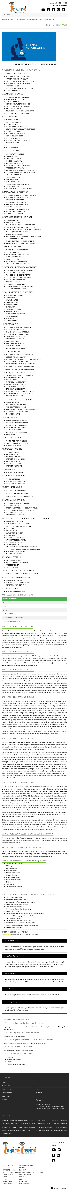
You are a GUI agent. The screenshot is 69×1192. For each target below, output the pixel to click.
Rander (56, 1124)
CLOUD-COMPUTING (38, 1130)
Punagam (41, 1124)
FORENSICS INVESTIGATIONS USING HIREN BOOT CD (27, 518)
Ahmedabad (29, 1120)
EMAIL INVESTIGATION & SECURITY (18, 292)
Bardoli (37, 1120)
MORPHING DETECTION (15, 476)
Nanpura (18, 1124)
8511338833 (8, 1181)
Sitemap (5, 1100)
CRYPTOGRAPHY (11, 324)
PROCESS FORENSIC (13, 557)
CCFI (37, 1086)
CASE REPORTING (12, 588)
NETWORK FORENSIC (13, 417)
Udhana (64, 1124)
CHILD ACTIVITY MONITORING (17, 493)
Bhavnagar (54, 1120)
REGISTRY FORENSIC (13, 437)
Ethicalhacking (8, 1130)
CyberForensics (45, 1127)
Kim (12, 1124)
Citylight (6, 1124)
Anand (11, 1120)
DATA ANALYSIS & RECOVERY (16, 192)
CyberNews (7, 1093)
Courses (56, 24)
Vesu (20, 1127)
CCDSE (38, 1082)
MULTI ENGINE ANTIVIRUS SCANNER (20, 570)
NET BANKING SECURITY (15, 500)
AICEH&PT (39, 1093)
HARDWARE (6, 1134)
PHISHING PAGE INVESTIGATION (18, 399)
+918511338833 (60, 1188)
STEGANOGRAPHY (12, 351)
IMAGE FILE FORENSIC (13, 246)
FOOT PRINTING (10, 116)
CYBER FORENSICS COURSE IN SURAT (34, 64)
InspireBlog (7, 1089)
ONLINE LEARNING (60, 5)
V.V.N (17, 1130)
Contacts (6, 1096)
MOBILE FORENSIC (12, 469)
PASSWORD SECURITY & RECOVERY (19, 369)
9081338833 (25, 1181)
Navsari (26, 1124)
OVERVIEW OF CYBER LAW (14, 73)
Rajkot (49, 1124)
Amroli (5, 1120)
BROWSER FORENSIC (13, 449)
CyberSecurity (30, 1127)
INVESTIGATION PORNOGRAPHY (18, 577)
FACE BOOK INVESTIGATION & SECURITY (20, 267)
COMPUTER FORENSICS (13, 94)
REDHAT (64, 1130)
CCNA (28, 1130)
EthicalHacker (61, 1127)
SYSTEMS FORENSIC (12, 151)
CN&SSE (39, 1089)
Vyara (22, 1130)
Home (48, 24)
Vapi (14, 1127)
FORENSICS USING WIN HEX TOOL (18, 217)
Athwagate (19, 1120)
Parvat (33, 1124)
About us (6, 1086)
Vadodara (6, 1127)
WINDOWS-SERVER (53, 1130)
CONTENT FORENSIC (13, 487)
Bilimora (63, 1120)
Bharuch (45, 1120)
